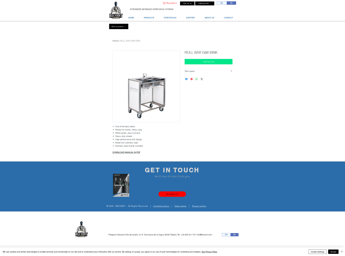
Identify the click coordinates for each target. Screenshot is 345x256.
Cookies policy (161, 206)
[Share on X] (201, 79)
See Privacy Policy (209, 251)
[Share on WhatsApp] (196, 79)
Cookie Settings (317, 251)
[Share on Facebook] (186, 79)
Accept (333, 251)
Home (115, 40)
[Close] (341, 252)
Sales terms (180, 206)
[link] (170, 3)
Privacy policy (199, 206)
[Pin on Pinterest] (191, 79)
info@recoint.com (204, 234)
